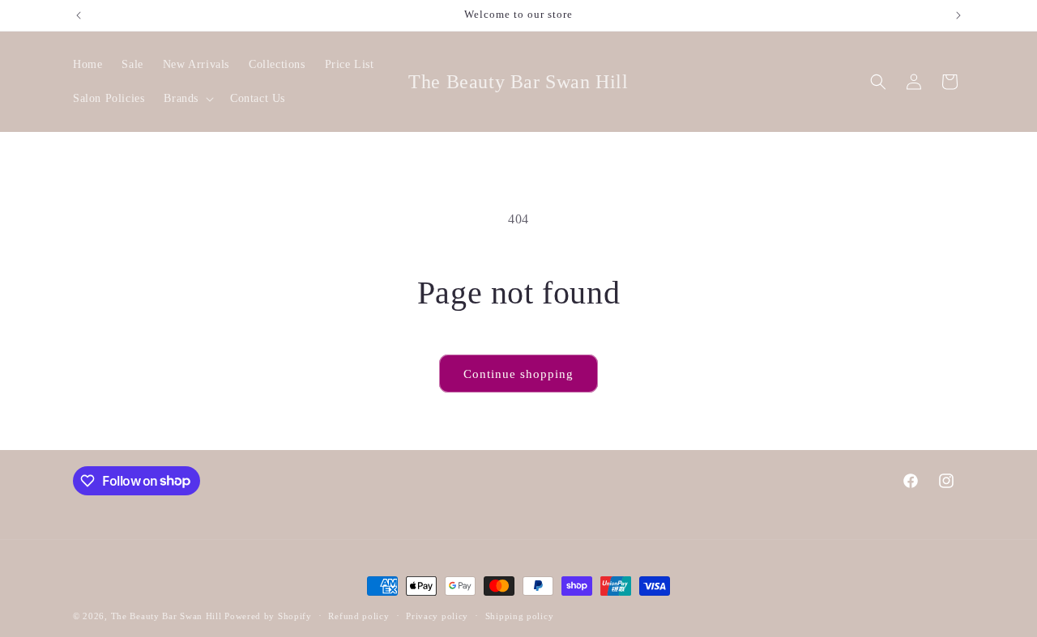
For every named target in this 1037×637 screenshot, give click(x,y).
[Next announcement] (958, 15)
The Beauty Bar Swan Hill (166, 616)
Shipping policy (519, 615)
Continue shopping (518, 373)
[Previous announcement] (78, 15)
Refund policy (358, 615)
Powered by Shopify (268, 616)
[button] (187, 99)
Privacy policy (437, 615)
